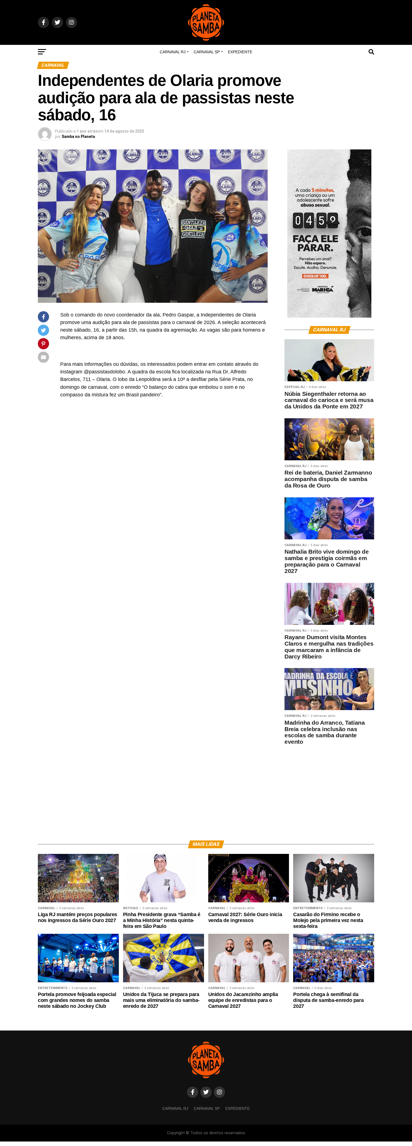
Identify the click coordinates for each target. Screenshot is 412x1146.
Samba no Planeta (78, 136)
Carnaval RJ (173, 52)
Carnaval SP (207, 52)
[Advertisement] (329, 789)
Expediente (240, 52)
